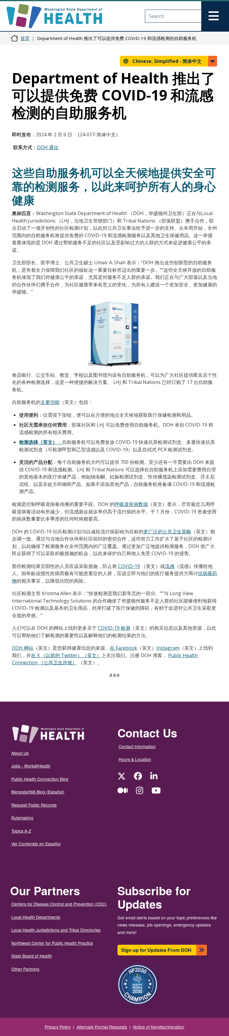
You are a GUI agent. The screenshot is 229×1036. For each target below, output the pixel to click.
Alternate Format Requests (102, 1027)
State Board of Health (31, 956)
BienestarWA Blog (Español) (37, 792)
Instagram (168, 648)
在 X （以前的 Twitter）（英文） (66, 655)
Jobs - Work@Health (30, 766)
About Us (20, 753)
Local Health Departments (35, 917)
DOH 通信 (47, 147)
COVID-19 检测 (114, 628)
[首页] (59, 16)
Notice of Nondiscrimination (158, 1027)
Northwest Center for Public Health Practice (52, 943)
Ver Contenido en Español (36, 844)
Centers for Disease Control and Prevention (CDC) (59, 904)
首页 (25, 38)
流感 (169, 566)
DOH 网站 (22, 648)
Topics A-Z (21, 831)
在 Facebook (123, 648)
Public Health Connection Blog (39, 779)
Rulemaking (22, 818)
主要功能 (50, 402)
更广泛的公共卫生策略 (167, 531)
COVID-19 (129, 566)
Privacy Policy (58, 1027)
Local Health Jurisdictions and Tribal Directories (55, 930)
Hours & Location (135, 759)
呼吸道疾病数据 (131, 504)
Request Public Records (34, 805)
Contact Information (137, 746)
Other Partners (25, 969)
